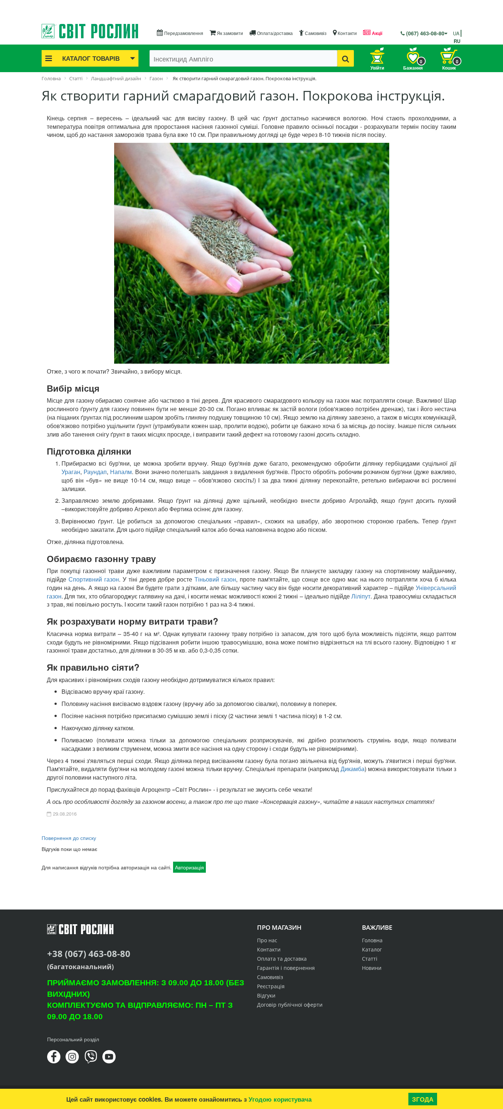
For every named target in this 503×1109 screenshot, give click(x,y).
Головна (372, 940)
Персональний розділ (73, 1039)
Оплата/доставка (274, 33)
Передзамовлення (183, 33)
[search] (345, 58)
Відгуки (266, 995)
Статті (369, 958)
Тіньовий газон (215, 579)
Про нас (267, 940)
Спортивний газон (93, 579)
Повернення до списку (69, 837)
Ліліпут (360, 596)
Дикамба (353, 768)
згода (422, 1099)
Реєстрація (271, 986)
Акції (376, 33)
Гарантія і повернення (286, 967)
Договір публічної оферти (290, 1004)
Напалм (121, 471)
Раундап (95, 471)
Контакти (347, 33)
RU (457, 41)
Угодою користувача (280, 1099)
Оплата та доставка (282, 958)
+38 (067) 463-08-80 (88, 953)
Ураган (70, 471)
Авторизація (189, 867)
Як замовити (229, 33)
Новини (371, 967)
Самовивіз (315, 33)
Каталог (372, 949)
